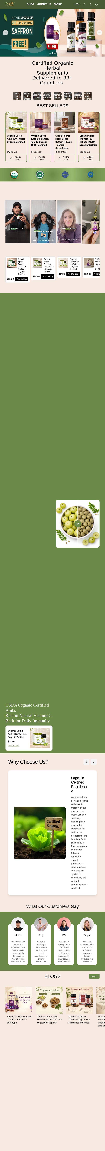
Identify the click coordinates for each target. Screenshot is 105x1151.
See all (94, 976)
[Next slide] (99, 32)
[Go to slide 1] (50, 53)
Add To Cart (13, 745)
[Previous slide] (5, 32)
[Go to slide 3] (55, 53)
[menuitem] (57, 4)
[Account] (91, 4)
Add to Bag (22, 279)
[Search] (85, 4)
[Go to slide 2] (52, 53)
